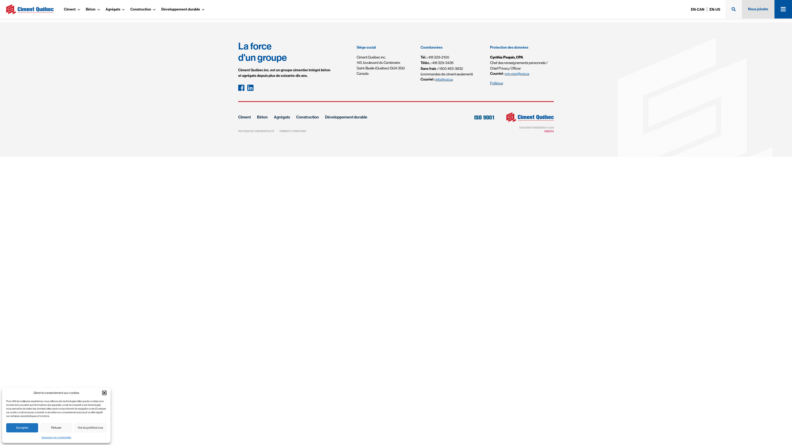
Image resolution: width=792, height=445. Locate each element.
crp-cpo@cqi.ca (517, 73)
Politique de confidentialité (256, 131)
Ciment (70, 9)
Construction (140, 9)
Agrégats (113, 9)
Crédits (549, 131)
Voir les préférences (90, 428)
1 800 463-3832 (442, 68)
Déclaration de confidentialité (56, 437)
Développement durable (180, 9)
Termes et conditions (292, 131)
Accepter (22, 428)
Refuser (56, 428)
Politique (496, 83)
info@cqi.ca (444, 79)
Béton (90, 9)
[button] (104, 393)
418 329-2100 (435, 57)
